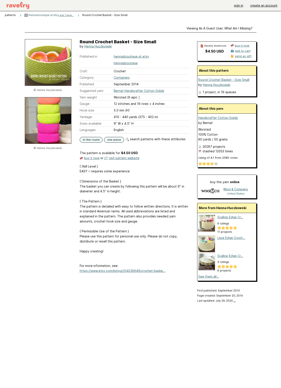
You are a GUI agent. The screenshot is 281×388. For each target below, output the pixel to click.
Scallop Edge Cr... (230, 217)
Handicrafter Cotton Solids (218, 118)
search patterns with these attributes (157, 139)
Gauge (85, 104)
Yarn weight (88, 97)
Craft (83, 71)
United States (236, 193)
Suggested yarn (91, 91)
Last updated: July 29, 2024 (216, 300)
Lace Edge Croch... (231, 238)
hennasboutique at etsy (51, 15)
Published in (88, 56)
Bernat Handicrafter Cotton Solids (139, 91)
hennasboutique (126, 63)
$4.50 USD (214, 51)
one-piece (114, 139)
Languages (88, 130)
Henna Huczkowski (98, 46)
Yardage (86, 117)
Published (87, 84)
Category (87, 77)
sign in (238, 5)
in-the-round (91, 139)
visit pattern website (124, 158)
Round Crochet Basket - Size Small (223, 80)
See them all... (208, 276)
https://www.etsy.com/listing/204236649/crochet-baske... (123, 271)
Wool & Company (235, 189)
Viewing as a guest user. (219, 28)
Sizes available (90, 123)
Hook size (87, 110)
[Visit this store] (210, 191)
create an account (263, 5)
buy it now (91, 158)
